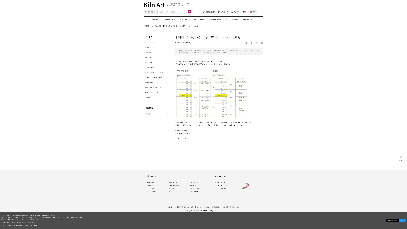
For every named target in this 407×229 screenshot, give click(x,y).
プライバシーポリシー (204, 207)
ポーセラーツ (183, 53)
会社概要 (178, 207)
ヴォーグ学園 (219, 188)
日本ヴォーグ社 (189, 207)
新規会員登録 (210, 12)
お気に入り (224, 12)
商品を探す (156, 19)
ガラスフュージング (213, 53)
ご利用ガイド (194, 182)
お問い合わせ (194, 191)
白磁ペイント (189, 50)
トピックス (172, 188)
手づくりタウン (220, 185)
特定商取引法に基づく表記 (231, 207)
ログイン (237, 12)
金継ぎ (181, 50)
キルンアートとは (232, 19)
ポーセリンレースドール (251, 50)
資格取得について (249, 19)
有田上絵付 (207, 50)
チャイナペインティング (197, 53)
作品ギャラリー (170, 19)
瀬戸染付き (198, 50)
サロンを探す (184, 19)
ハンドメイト (219, 182)
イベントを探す (199, 19)
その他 (223, 53)
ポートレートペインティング (232, 50)
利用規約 (217, 207)
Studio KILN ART (215, 19)
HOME (170, 207)
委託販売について (195, 185)
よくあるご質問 (194, 188)
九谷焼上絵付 (216, 50)
